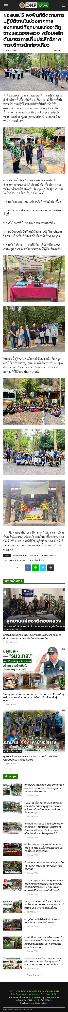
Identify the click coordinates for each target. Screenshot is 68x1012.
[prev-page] (5, 770)
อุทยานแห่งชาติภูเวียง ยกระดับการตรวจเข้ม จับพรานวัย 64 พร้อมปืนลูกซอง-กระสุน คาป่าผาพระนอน (44, 788)
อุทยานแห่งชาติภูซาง (36, 560)
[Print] (50, 567)
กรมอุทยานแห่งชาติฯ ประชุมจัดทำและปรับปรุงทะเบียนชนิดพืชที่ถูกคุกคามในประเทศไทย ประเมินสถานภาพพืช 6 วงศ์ (44, 961)
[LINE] (35, 567)
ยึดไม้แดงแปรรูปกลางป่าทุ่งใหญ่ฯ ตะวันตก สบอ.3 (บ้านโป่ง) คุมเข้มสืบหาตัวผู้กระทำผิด (44, 866)
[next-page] (11, 770)
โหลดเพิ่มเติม (33, 975)
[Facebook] (28, 567)
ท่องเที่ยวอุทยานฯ (20, 555)
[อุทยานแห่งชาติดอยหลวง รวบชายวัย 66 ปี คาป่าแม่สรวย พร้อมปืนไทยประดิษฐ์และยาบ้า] (34, 731)
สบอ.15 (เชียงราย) (48, 555)
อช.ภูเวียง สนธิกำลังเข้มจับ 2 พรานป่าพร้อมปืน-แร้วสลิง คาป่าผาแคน (43, 921)
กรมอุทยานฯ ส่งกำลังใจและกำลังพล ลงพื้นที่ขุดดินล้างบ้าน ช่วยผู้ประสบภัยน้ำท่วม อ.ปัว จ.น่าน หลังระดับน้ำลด (44, 905)
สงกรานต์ (34, 555)
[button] (63, 5)
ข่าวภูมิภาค (8, 689)
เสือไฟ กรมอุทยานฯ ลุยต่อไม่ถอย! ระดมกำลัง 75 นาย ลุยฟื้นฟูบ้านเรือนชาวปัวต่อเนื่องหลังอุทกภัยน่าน (44, 848)
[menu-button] (5, 6)
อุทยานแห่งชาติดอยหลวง (15, 560)
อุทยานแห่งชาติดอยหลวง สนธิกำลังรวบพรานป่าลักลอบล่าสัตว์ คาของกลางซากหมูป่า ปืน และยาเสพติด (32, 636)
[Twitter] (43, 567)
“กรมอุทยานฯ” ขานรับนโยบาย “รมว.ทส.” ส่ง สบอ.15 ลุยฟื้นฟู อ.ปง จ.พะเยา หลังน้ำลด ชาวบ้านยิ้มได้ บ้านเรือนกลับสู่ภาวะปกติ (33, 697)
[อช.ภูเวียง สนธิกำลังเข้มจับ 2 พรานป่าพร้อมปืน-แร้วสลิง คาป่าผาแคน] (12, 924)
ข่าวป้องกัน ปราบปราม (12, 629)
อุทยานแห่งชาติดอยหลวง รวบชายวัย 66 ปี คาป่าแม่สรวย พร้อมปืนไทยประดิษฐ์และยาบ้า (31, 758)
